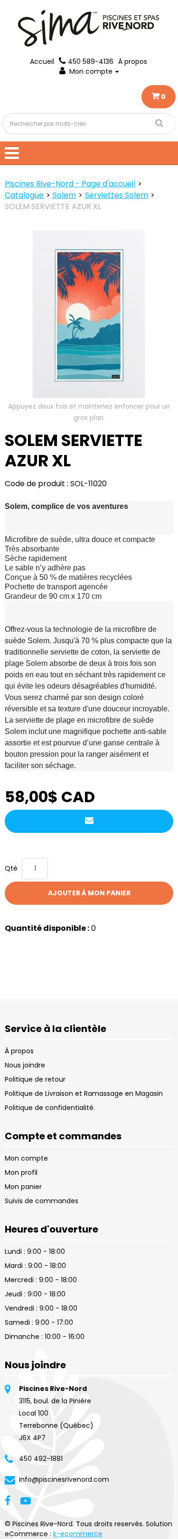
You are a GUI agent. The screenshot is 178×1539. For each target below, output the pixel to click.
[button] (158, 96)
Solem (64, 195)
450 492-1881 (41, 1458)
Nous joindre (25, 1065)
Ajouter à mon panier (89, 893)
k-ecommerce (78, 1534)
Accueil (42, 61)
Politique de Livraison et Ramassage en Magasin (84, 1093)
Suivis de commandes (41, 1201)
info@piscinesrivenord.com (64, 1479)
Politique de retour (35, 1079)
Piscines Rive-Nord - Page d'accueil (70, 183)
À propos (132, 61)
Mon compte (90, 71)
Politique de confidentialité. (50, 1107)
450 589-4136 (90, 61)
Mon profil (21, 1172)
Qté (11, 868)
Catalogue (24, 195)
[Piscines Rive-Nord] (89, 28)
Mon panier (23, 1186)
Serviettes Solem (116, 195)
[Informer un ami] (89, 821)
